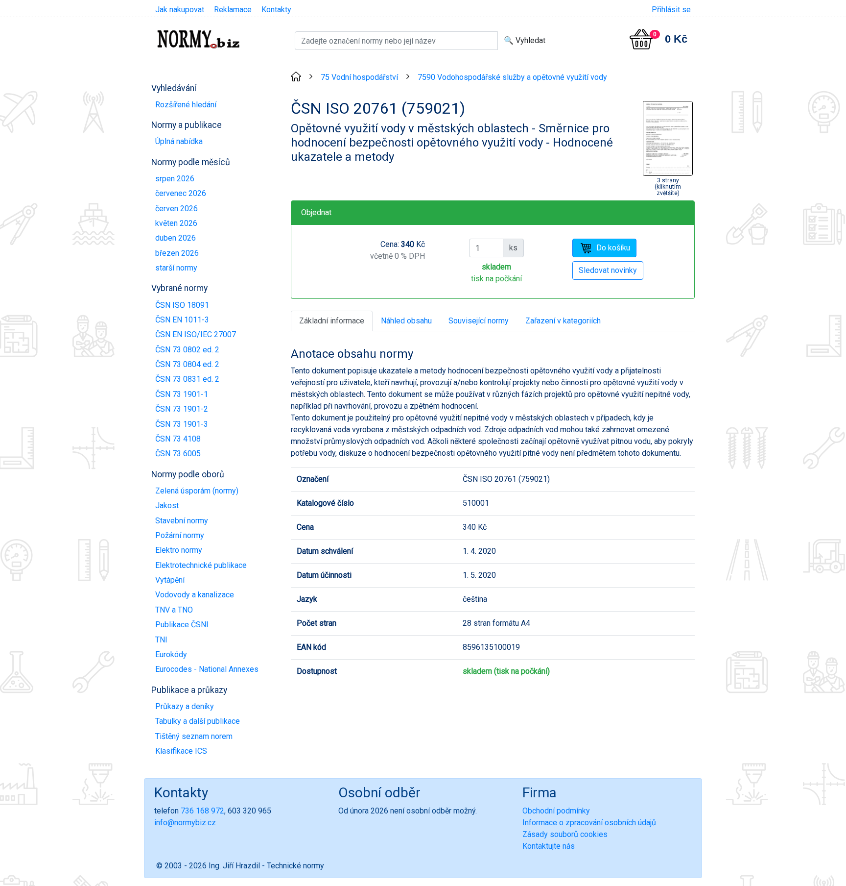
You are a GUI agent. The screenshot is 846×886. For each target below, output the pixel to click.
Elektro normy (178, 550)
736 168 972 (202, 810)
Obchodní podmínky (556, 810)
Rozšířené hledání (185, 104)
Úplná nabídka (179, 141)
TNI (161, 639)
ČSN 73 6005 (178, 453)
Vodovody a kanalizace (194, 594)
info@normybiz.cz (185, 822)
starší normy (176, 267)
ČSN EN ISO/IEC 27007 (195, 334)
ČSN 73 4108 (178, 438)
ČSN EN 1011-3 (182, 319)
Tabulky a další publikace (197, 721)
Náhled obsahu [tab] (406, 320)
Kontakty (276, 9)
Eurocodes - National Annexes (206, 669)
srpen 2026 (174, 178)
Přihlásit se (671, 9)
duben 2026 (175, 238)
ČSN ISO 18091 (182, 305)
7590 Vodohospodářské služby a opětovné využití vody (512, 77)
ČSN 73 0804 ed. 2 (187, 364)
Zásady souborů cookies (565, 834)
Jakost (167, 505)
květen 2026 (176, 223)
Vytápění (170, 580)
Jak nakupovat (179, 9)
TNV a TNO (174, 610)
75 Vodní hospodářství (359, 77)
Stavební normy (181, 520)
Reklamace (233, 9)
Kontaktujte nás (548, 846)
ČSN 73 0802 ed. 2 (187, 349)
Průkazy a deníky (184, 706)
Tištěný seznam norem (194, 736)
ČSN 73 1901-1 (181, 394)
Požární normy (179, 535)
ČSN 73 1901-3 (181, 424)
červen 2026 (176, 208)
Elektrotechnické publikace (201, 565)
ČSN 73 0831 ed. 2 (187, 379)
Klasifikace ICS (181, 751)
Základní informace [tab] (331, 320)
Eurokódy (171, 654)
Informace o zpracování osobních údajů (589, 822)
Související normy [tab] (478, 320)
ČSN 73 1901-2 (181, 409)
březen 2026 (177, 253)
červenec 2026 (180, 193)
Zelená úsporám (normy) (196, 490)
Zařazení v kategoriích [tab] (563, 320)
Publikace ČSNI (182, 624)
